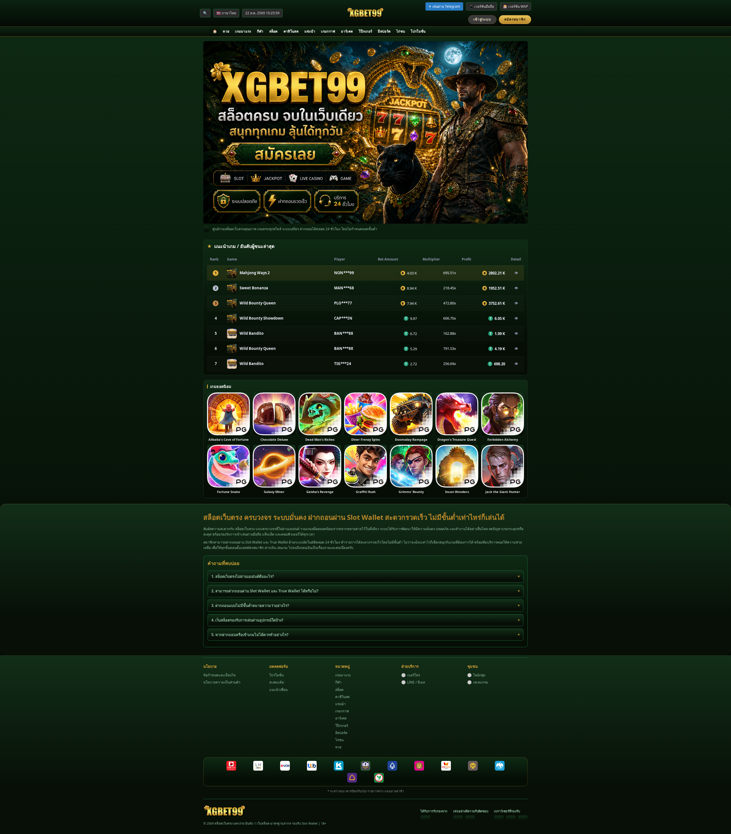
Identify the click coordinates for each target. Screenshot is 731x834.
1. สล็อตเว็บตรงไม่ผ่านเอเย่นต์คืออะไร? (242, 576)
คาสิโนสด (291, 31)
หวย (226, 31)
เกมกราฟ (328, 31)
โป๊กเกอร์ (365, 31)
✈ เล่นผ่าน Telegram (444, 6)
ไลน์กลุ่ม (479, 675)
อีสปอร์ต (384, 31)
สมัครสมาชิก (515, 19)
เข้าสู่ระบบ (482, 19)
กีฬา (260, 31)
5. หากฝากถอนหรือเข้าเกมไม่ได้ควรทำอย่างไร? (249, 634)
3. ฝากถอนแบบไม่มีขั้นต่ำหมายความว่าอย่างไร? (250, 605)
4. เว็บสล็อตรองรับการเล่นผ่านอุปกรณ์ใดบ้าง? (247, 620)
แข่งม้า (310, 31)
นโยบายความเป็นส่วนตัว (221, 682)
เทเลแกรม (480, 682)
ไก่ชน (400, 31)
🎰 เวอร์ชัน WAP (515, 6)
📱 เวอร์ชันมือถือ (481, 6)
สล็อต (273, 31)
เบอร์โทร (413, 675)
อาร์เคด (347, 31)
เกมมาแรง (243, 31)
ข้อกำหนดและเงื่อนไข (219, 675)
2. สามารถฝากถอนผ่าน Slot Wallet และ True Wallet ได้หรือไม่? (264, 591)
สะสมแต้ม (276, 682)
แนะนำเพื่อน (278, 689)
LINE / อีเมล (416, 682)
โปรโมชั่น (418, 31)
